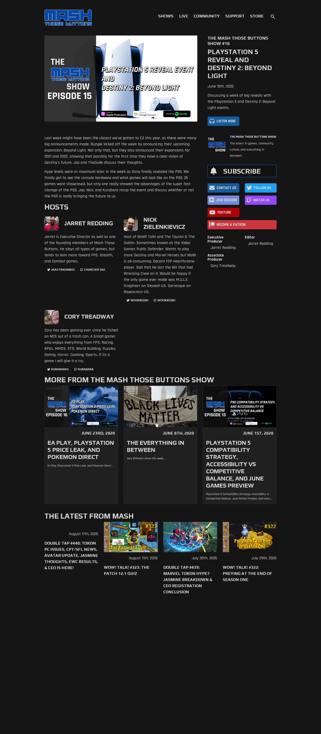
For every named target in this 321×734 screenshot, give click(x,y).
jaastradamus (63, 269)
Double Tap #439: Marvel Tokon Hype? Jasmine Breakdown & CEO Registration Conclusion (187, 579)
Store (257, 16)
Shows (166, 16)
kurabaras (60, 369)
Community (207, 16)
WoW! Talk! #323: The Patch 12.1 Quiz (127, 570)
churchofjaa (94, 269)
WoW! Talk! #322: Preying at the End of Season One (247, 573)
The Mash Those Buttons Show (253, 136)
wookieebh (166, 300)
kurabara (86, 369)
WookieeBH (139, 300)
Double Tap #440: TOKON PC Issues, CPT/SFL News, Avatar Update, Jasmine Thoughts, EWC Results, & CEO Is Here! (71, 555)
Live (183, 16)
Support (234, 16)
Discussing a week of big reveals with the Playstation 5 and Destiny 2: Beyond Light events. (241, 101)
